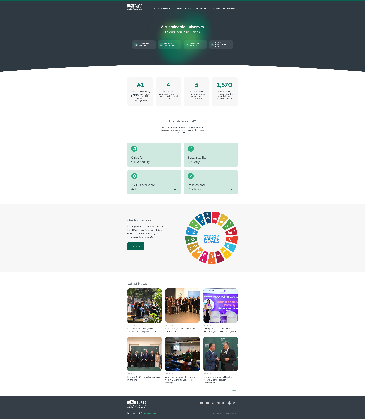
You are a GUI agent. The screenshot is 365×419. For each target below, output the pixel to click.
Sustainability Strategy (197, 160)
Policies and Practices (196, 187)
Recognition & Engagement (214, 8)
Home (156, 8)
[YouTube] (207, 403)
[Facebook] (202, 403)
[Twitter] (213, 403)
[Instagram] (224, 403)
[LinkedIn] (218, 403)
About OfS (165, 8)
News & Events (232, 8)
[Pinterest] (235, 403)
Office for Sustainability (140, 160)
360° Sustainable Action (143, 187)
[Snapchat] (229, 403)
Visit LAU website (149, 413)
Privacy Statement (216, 413)
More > (235, 391)
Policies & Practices (195, 8)
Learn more (136, 246)
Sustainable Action (178, 8)
